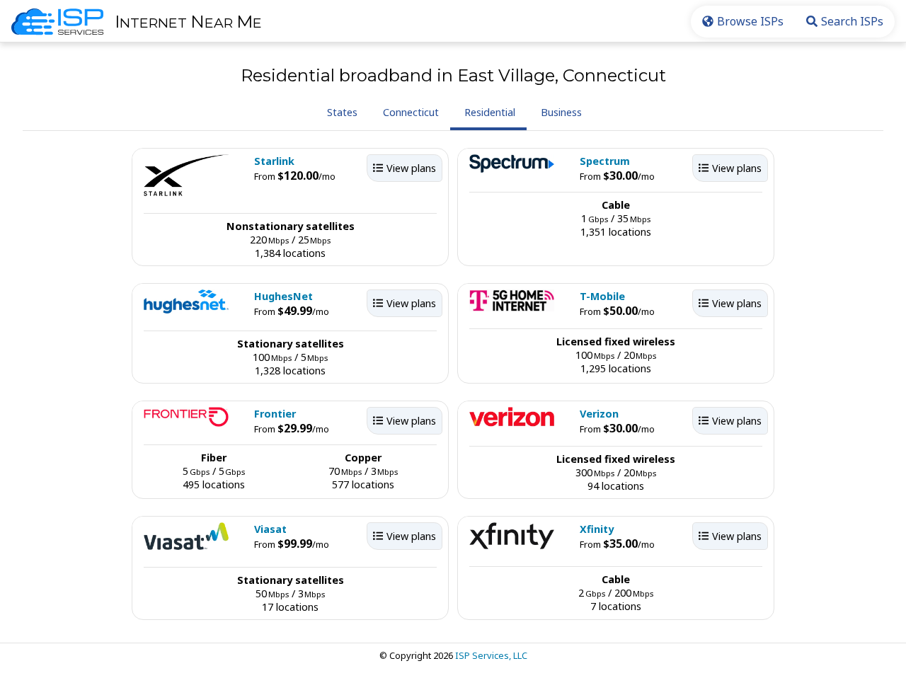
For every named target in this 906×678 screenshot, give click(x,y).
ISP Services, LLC (491, 655)
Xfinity (597, 529)
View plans (411, 168)
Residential (489, 112)
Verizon (599, 413)
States (342, 112)
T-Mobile (602, 296)
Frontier (275, 413)
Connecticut (411, 112)
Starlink (274, 161)
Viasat (270, 529)
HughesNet (283, 296)
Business (561, 112)
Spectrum (605, 161)
